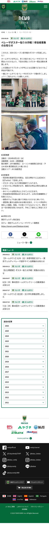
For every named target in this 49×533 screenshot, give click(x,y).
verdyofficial (11, 447)
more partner (23, 438)
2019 (7, 361)
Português (43, 496)
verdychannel (34, 447)
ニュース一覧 (12, 32)
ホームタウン (27, 38)
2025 (7, 331)
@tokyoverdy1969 (13, 473)
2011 (7, 402)
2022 (7, 346)
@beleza (33, 466)
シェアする (10, 237)
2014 (7, 387)
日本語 (9, 496)
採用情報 (24, 509)
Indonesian (32, 499)
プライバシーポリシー (37, 507)
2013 (7, 392)
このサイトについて (22, 507)
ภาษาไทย (20, 499)
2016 (7, 377)
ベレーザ (16, 38)
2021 (7, 351)
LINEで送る (38, 237)
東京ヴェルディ (3, 6)
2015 (7, 382)
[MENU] (45, 6)
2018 (7, 367)
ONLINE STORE (26, 487)
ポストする (24, 237)
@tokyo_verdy (12, 460)
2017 (7, 372)
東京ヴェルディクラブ (17, 482)
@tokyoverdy (11, 466)
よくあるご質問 (10, 507)
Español (31, 496)
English (20, 496)
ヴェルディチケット (37, 482)
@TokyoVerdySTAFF (14, 453)
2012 (7, 397)
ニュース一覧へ (23, 242)
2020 (7, 356)
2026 (7, 326)
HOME (3, 32)
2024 (7, 336)
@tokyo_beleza (35, 453)
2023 (7, 341)
